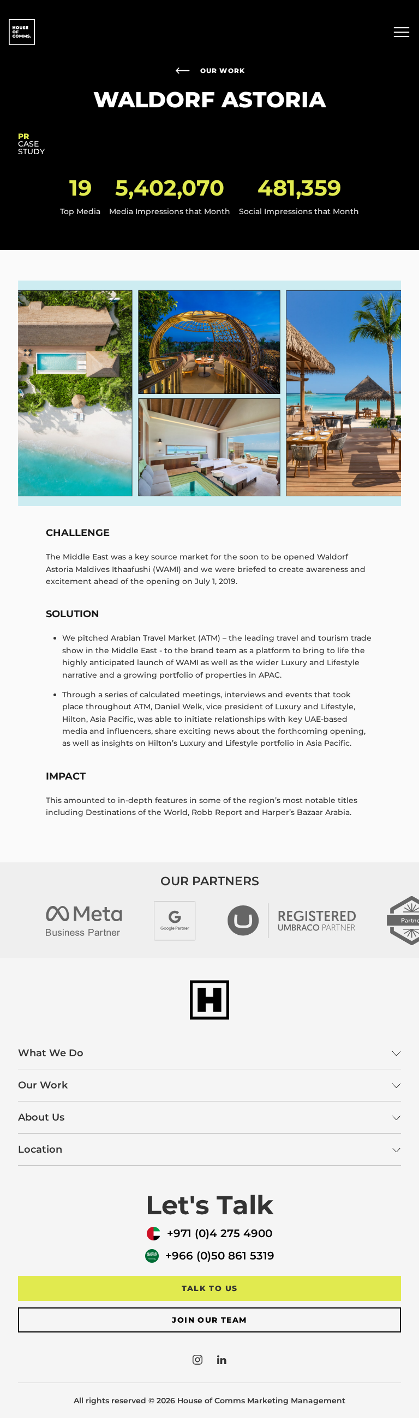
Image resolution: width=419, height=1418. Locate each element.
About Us (41, 1117)
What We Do (50, 1053)
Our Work (223, 70)
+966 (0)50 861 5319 (219, 1255)
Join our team (209, 1320)
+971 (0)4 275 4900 (219, 1233)
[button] (401, 32)
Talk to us (210, 1288)
